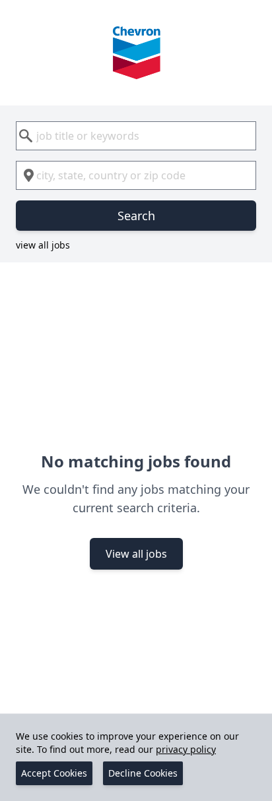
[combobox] (136, 135)
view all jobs (43, 245)
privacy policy (186, 749)
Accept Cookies (54, 773)
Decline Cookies (143, 773)
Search (136, 215)
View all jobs (136, 554)
